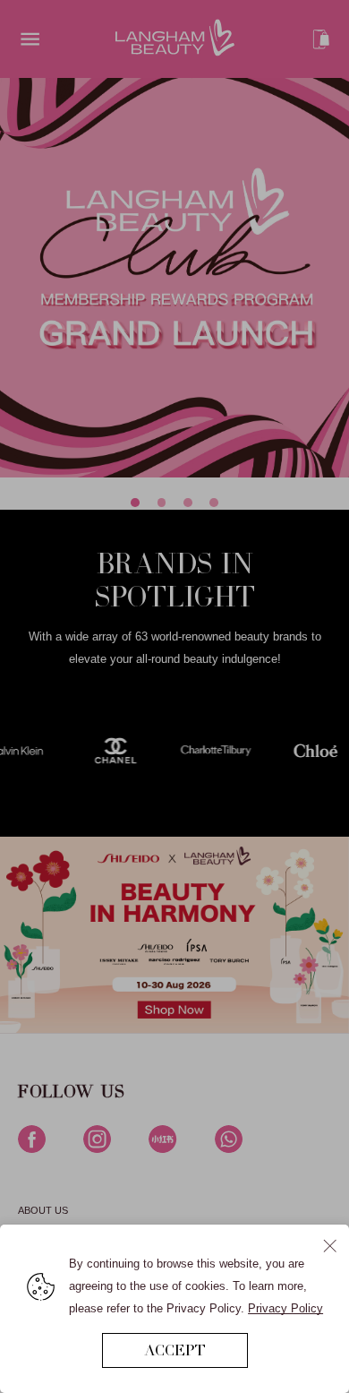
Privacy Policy (285, 1308)
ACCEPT (175, 1350)
